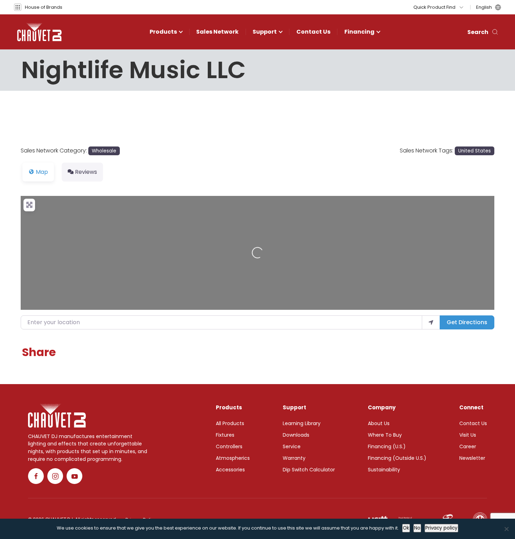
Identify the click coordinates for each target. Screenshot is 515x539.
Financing (359, 32)
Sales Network (217, 32)
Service (292, 446)
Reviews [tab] (86, 172)
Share (39, 352)
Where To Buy (385, 434)
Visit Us (467, 434)
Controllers (229, 446)
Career (467, 446)
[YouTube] (74, 476)
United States (474, 151)
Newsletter (472, 458)
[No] (506, 528)
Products (163, 32)
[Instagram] (55, 476)
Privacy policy (441, 528)
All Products (230, 423)
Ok (406, 528)
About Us (379, 423)
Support (265, 32)
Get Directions (467, 322)
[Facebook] (36, 476)
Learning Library (302, 423)
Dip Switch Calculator (309, 469)
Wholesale (104, 151)
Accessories (230, 469)
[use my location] (431, 322)
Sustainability (384, 469)
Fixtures (225, 434)
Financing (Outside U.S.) (397, 458)
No (417, 528)
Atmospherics (233, 458)
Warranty (294, 458)
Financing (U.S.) (387, 446)
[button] (38, 7)
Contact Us (313, 32)
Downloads (296, 434)
